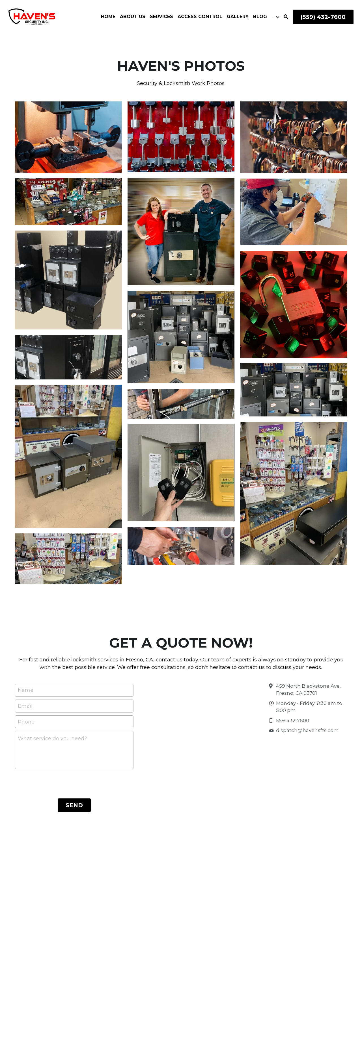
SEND (74, 805)
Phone (26, 721)
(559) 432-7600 (323, 17)
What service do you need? (52, 738)
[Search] (286, 16)
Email (25, 706)
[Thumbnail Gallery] (68, 136)
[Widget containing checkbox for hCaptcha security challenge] (74, 782)
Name (25, 690)
